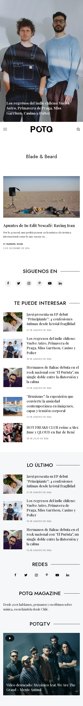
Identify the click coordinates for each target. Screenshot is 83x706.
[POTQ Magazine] (41, 129)
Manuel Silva (14, 244)
